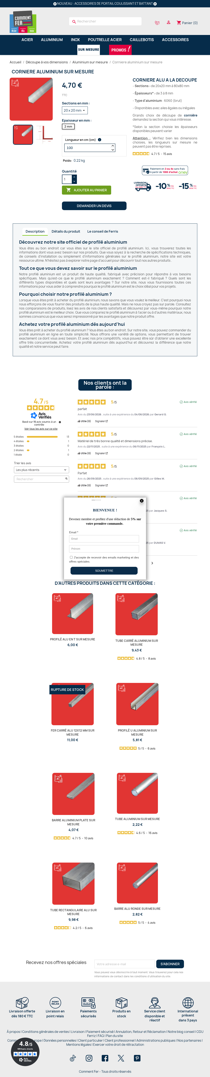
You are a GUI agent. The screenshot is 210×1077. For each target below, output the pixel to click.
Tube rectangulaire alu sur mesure (73, 912)
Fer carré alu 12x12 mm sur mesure (72, 732)
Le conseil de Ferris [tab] (102, 231)
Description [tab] (35, 231)
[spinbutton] (89, 148)
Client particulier (90, 1040)
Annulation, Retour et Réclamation (141, 1032)
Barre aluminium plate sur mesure (73, 822)
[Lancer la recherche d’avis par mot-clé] (66, 479)
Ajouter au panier (86, 189)
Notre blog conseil (181, 1032)
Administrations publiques (155, 1040)
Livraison (77, 1032)
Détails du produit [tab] (66, 231)
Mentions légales (79, 1044)
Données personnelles (60, 1040)
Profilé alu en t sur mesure (72, 639)
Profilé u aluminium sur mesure (137, 732)
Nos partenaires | (190, 1040)
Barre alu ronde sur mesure (137, 909)
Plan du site (114, 1036)
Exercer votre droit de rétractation (118, 1044)
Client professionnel (119, 1040)
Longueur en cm (80, 140)
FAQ (101, 1036)
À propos (13, 1032)
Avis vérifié (190, 402)
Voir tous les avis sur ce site (40, 428)
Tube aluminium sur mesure (137, 819)
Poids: (67, 161)
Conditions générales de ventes (45, 1032)
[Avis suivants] (152, 563)
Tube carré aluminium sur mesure (136, 643)
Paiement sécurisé (100, 1032)
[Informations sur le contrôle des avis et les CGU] (60, 422)
